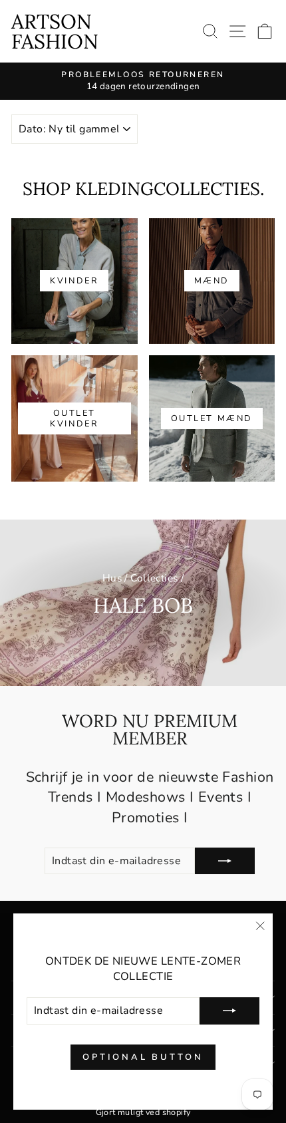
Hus (112, 578)
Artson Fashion (54, 31)
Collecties (154, 578)
